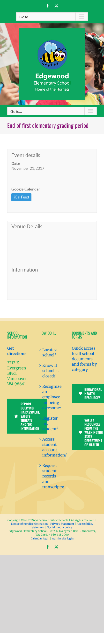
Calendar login (40, 538)
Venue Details (26, 226)
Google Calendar (25, 189)
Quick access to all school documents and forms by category (84, 359)
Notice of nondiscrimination (29, 523)
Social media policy (59, 527)
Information (24, 269)
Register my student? (50, 423)
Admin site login (63, 538)
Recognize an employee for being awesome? (51, 397)
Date (15, 163)
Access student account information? (52, 447)
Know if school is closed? (50, 370)
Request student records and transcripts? (52, 476)
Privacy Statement (62, 523)
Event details (25, 155)
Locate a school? (50, 352)
